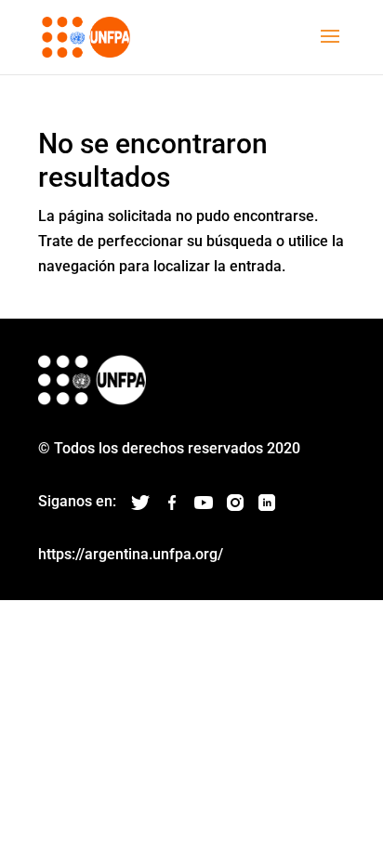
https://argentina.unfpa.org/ (130, 554)
